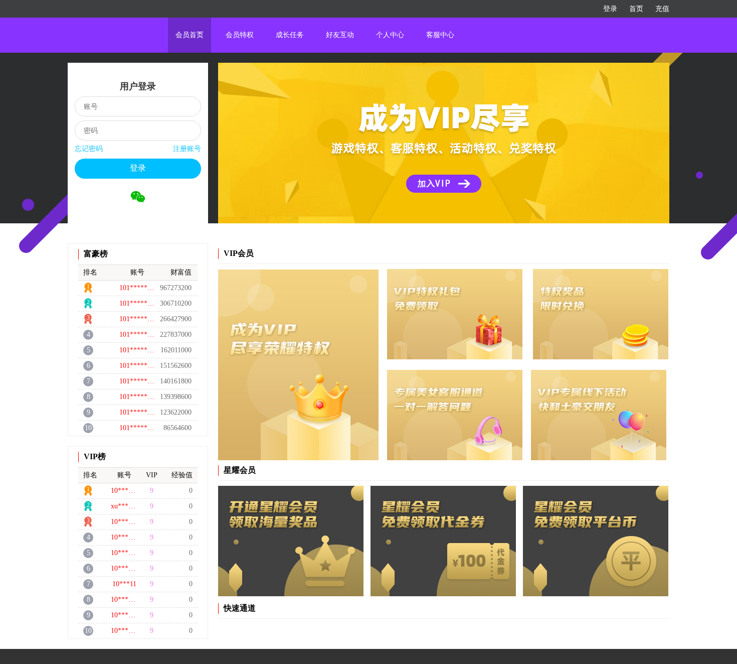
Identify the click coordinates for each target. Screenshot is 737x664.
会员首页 (189, 35)
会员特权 (240, 35)
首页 (636, 9)
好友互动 (340, 35)
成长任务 (290, 35)
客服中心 (440, 35)
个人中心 (390, 35)
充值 (662, 9)
